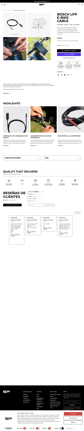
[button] (36, 191)
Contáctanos (40, 406)
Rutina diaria (26, 402)
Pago (38, 396)
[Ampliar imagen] (14, 24)
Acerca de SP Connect (55, 394)
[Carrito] (82, 4)
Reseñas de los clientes (40, 404)
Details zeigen (69, 428)
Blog (38, 408)
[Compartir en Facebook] (58, 75)
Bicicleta (25, 394)
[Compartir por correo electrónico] (67, 75)
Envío (38, 394)
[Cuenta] (4, 4)
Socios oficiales (53, 398)
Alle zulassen (73, 413)
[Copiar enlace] (71, 75)
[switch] (38, 428)
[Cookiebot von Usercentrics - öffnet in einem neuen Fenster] (8, 428)
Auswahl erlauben (73, 418)
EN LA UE (42, 1)
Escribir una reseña (12, 205)
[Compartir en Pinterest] (64, 75)
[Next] (79, 212)
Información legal (54, 405)
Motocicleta (26, 396)
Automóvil (25, 398)
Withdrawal (39, 401)
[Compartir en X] (61, 75)
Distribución (53, 400)
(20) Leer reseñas (74, 24)
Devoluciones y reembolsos (40, 399)
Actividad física (26, 400)
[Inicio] (42, 5)
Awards (52, 396)
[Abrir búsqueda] (78, 4)
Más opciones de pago (69, 57)
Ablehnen (73, 422)
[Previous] (76, 212)
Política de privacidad (55, 403)
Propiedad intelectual (55, 402)
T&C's (51, 407)
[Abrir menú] (2, 4)
